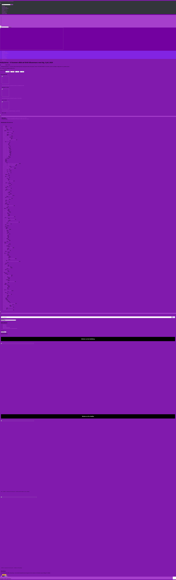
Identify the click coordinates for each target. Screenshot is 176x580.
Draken (4, 187)
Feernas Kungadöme (6, 193)
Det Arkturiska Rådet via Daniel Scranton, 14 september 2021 (13, 85)
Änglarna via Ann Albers (7, 136)
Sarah (4, 283)
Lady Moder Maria (6, 229)
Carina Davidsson (6, 177)
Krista (4, 224)
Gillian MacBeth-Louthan (7, 198)
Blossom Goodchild (6, 170)
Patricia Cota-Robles (6, 266)
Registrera (5, 325)
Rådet (4, 273)
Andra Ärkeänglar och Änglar (8, 131)
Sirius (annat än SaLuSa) (7, 290)
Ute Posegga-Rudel (6, 305)
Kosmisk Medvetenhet (6, 223)
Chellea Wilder (5, 179)
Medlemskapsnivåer (6, 327)
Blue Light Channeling (6, 172)
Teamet (4, 298)
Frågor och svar (4, 9)
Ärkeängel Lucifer (6, 150)
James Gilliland (5, 211)
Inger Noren (5, 204)
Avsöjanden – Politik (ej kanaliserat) (9, 165)
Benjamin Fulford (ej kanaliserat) (8, 168)
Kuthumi (4, 228)
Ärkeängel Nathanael (6, 153)
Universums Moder (6, 302)
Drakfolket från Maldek (7, 188)
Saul (3, 284)
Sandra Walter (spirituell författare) (9, 281)
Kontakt (3, 20)
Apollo (4, 141)
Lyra (3, 242)
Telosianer (4, 299)
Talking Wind (5, 296)
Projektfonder (5, 270)
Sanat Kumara (5, 280)
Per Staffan (3, 64)
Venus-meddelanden (6, 306)
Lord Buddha (5, 235)
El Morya (4, 189)
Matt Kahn (4, 245)
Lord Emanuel (5, 236)
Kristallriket (5, 225)
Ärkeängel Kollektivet (6, 149)
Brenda (4, 174)
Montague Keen (5, 257)
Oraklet (4, 263)
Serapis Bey (5, 285)
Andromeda (5, 134)
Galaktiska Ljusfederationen (7, 195)
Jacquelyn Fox (5, 209)
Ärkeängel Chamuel (6, 146)
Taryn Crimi (5, 297)
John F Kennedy (5, 214)
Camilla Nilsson (5, 175)
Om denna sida (4, 7)
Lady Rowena (5, 232)
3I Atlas (4, 126)
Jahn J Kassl (5, 210)
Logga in (4, 324)
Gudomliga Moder (6, 199)
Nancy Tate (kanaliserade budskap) (9, 258)
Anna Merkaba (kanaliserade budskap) (9, 139)
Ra (3, 272)
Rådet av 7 (4, 274)
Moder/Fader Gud (6, 256)
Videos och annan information (8, 307)
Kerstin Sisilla (5, 221)
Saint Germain (5, 277)
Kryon (4, 226)
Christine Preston (6, 181)
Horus (4, 203)
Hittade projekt (4, 13)
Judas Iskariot (5, 215)
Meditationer (5, 248)
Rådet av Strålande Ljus (7, 275)
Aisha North (5, 129)
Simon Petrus (5, 288)
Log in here (9, 70)
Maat (3, 243)
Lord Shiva (4, 241)
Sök (173, 317)
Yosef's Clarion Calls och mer (8, 309)
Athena (4, 161)
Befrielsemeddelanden (6, 167)
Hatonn (4, 201)
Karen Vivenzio (5, 218)
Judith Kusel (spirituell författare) (8, 216)
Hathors (4, 200)
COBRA (4, 182)
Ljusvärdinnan (5, 234)
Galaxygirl (4, 196)
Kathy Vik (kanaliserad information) (9, 219)
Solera (4, 292)
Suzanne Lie (5, 295)
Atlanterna (4, 162)
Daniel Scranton (5, 183)
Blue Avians (5, 171)
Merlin (4, 251)
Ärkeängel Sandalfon (6, 155)
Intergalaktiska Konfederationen (8, 205)
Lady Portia (5, 231)
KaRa (4, 217)
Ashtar (4, 160)
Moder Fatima (5, 254)
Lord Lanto (4, 238)
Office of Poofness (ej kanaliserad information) (11, 261)
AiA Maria (4, 128)
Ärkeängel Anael (5, 143)
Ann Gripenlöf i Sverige (7, 138)
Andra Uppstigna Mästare (7, 133)
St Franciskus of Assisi (7, 294)
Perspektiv (4, 11)
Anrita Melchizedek (6, 140)
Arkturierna (4, 60)
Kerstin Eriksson (5, 220)
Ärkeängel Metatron (6, 151)
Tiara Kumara (5, 300)
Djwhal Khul (5, 186)
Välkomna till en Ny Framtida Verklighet (7, 1)
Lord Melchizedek (6, 240)
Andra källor (5, 132)
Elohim (4, 190)
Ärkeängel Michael (6, 152)
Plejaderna (4, 268)
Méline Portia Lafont (6, 250)
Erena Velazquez (6, 191)
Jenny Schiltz (5, 213)
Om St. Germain (4, 10)
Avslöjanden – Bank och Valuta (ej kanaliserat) (11, 163)
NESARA (4, 260)
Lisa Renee (5, 233)
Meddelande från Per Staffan (8, 247)
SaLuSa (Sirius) (5, 278)
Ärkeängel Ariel (5, 144)
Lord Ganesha (5, 237)
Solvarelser (5, 293)
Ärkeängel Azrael (6, 145)
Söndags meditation (5, 8)
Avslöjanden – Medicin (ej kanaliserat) (9, 164)
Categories (2, 319)
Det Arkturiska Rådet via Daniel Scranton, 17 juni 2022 (11, 98)
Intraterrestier (5, 206)
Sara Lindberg (5, 282)
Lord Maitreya (5, 239)
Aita (3, 130)
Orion (4, 264)
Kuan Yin (4, 227)
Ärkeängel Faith (5, 147)
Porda (4, 269)
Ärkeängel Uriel (5, 156)
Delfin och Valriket (6, 185)
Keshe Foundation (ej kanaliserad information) (10, 222)
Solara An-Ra (5, 291)
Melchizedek (5, 249)
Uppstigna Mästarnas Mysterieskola (9, 303)
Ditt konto (4, 326)
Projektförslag (4, 12)
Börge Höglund (5, 173)
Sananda (4, 279)
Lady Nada (4, 230)
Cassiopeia (5, 178)
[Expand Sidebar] (0, 114)
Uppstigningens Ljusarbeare (7, 304)
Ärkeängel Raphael (6, 154)
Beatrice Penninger (6, 166)
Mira (3, 253)
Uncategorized (5, 301)
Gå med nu (2, 69)
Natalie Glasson (5, 259)
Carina (4, 176)
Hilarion (4, 202)
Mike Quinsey (5, 252)
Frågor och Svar (5, 194)
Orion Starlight (5, 265)
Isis (3, 208)
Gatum (4, 197)
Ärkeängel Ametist (6, 142)
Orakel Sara (5, 262)
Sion (3, 289)
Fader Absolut (5, 192)
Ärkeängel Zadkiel (6, 157)
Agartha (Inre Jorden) (6, 127)
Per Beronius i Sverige (6, 267)
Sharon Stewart (5, 286)
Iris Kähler (4, 207)
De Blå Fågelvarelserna (7, 184)
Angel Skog (5, 135)
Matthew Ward (5, 246)
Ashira (4, 159)
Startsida (3, 6)
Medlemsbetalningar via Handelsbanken (10, 328)
